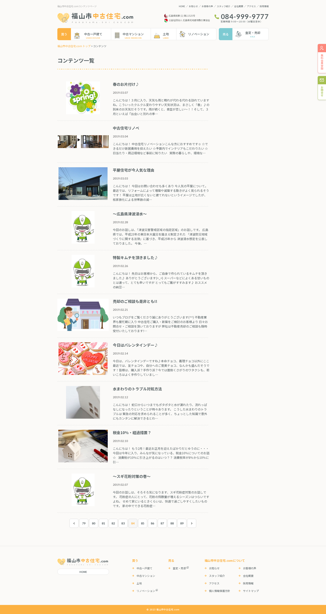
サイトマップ (251, 591)
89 (182, 523)
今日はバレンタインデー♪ (135, 345)
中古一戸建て (93, 34)
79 (83, 523)
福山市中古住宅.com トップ (74, 46)
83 (123, 523)
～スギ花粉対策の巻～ (132, 476)
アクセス (251, 6)
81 (103, 523)
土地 (166, 34)
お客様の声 (207, 6)
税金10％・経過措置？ (132, 432)
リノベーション (198, 34)
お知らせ (193, 6)
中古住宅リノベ (126, 128)
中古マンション (133, 34)
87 (162, 523)
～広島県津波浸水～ (130, 213)
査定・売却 (252, 32)
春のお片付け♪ (126, 84)
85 (142, 523)
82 (113, 523)
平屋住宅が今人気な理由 (133, 170)
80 (93, 523)
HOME (182, 6)
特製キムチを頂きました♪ (135, 257)
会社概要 (238, 6)
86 (152, 523)
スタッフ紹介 (223, 6)
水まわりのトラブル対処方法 (137, 388)
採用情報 (264, 6)
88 (172, 523)
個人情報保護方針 (219, 591)
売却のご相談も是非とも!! (135, 301)
